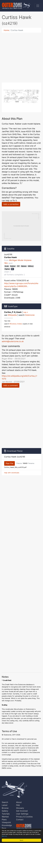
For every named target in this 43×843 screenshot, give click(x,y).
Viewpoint (6, 822)
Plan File (9, 463)
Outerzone (30, 315)
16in (6, 263)
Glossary (20, 808)
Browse (5, 808)
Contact (19, 819)
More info (4, 836)
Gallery (5, 811)
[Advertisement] (21, 56)
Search (5, 802)
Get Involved (22, 811)
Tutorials (6, 814)
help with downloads (11, 473)
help (25, 312)
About (19, 802)
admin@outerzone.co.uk (13, 341)
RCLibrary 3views (16, 324)
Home (6, 30)
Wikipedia (12, 315)
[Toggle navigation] (37, 5)
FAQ (18, 805)
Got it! (21, 840)
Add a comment (10, 385)
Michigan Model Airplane (20, 260)
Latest (4, 805)
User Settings (22, 814)
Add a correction (11, 204)
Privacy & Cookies (24, 816)
